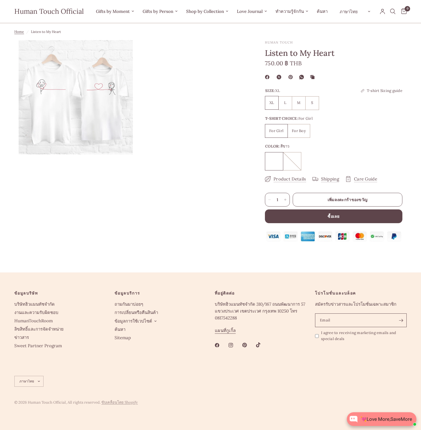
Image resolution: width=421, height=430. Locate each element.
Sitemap (123, 337)
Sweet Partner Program (38, 345)
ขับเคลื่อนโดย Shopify (119, 402)
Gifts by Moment (113, 11)
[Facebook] (268, 77)
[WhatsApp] (302, 77)
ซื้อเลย (333, 216)
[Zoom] (120, 52)
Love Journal (250, 11)
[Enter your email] (401, 320)
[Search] (392, 11)
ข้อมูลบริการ (127, 293)
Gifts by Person (158, 11)
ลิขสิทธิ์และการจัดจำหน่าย (39, 329)
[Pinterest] (291, 77)
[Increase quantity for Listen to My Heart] (285, 199)
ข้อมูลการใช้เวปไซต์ (133, 321)
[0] (402, 11)
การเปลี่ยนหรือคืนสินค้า (136, 312)
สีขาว (274, 161)
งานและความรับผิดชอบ (36, 312)
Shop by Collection (205, 11)
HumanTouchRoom (33, 320)
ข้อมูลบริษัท (26, 293)
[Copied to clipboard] (313, 77)
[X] (280, 77)
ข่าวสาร (21, 337)
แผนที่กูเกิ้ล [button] (225, 330)
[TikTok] (262, 345)
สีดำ (292, 161)
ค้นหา (322, 11)
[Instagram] (235, 345)
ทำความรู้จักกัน (290, 11)
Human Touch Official (49, 11)
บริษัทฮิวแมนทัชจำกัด (34, 304)
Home (19, 32)
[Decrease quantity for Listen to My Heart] (269, 199)
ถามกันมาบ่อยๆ (129, 304)
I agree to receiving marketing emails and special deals (358, 335)
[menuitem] (115, 11)
